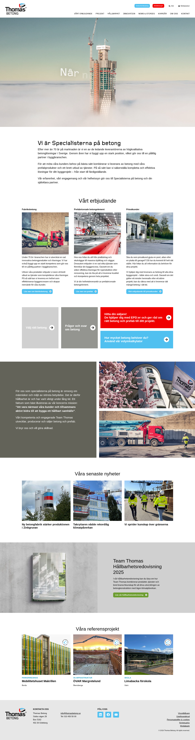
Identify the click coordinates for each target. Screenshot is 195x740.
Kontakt (185, 13)
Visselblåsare (184, 713)
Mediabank (185, 726)
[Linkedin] (100, 715)
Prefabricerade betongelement (89, 209)
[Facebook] (108, 715)
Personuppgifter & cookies (178, 719)
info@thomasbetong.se (71, 713)
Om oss (174, 13)
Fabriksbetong (29, 209)
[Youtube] (116, 715)
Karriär (162, 13)
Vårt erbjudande (83, 13)
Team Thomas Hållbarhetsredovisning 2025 (137, 566)
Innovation (129, 13)
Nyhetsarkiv (184, 723)
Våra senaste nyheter (97, 473)
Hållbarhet (114, 13)
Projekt (100, 13)
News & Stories (146, 13)
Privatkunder (132, 209)
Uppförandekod (183, 716)
